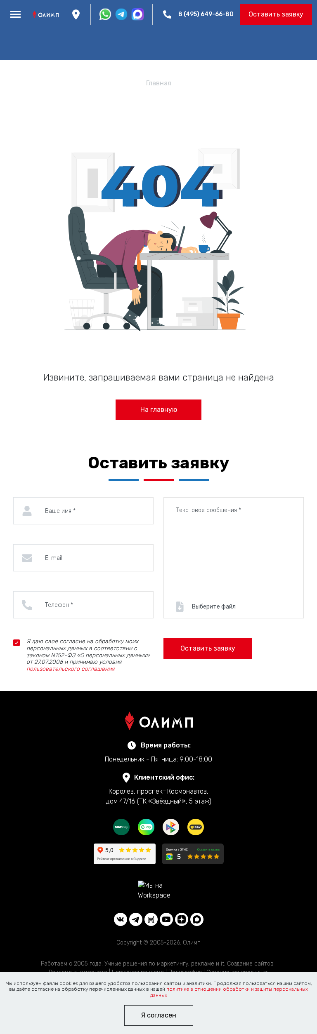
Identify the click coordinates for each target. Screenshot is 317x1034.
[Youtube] (166, 919)
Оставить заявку (275, 14)
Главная (158, 83)
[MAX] (196, 919)
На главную (158, 410)
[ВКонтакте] (120, 919)
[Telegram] (135, 919)
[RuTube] (151, 919)
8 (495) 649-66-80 (206, 14)
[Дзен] (181, 919)
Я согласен (158, 1015)
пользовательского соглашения (70, 668)
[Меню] (15, 14)
